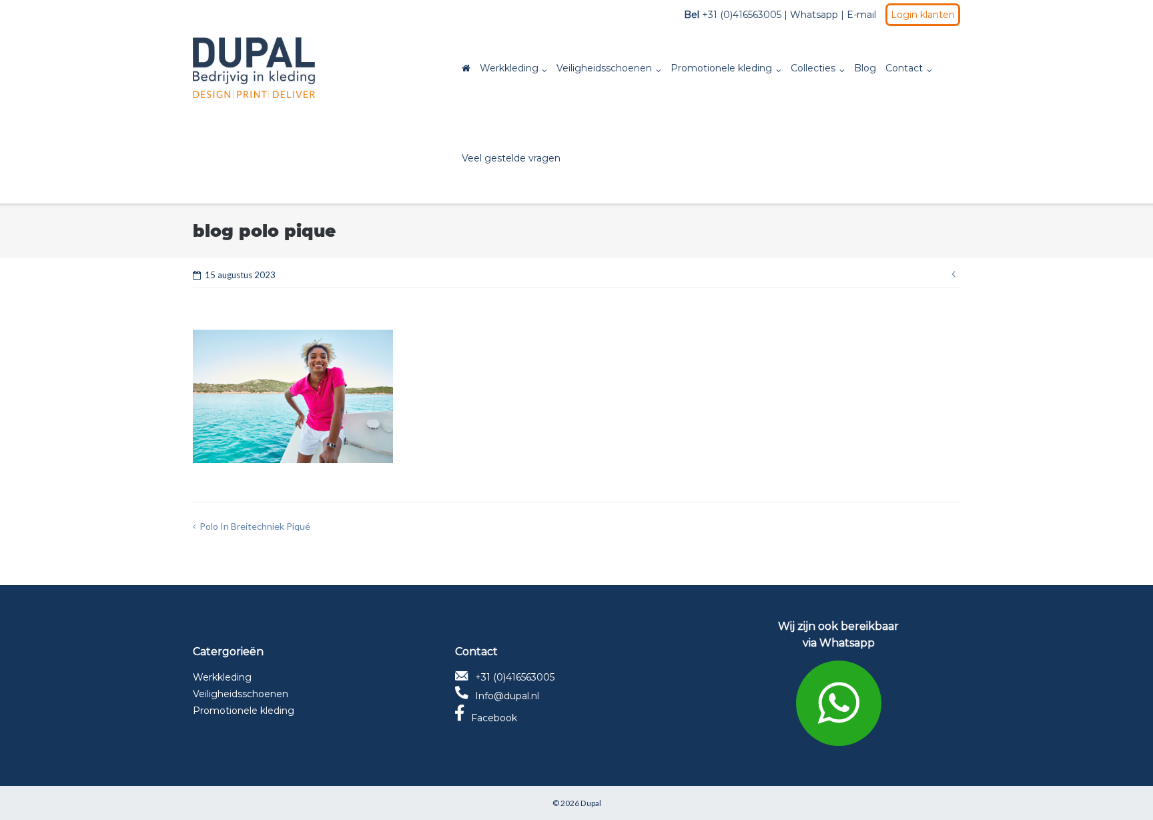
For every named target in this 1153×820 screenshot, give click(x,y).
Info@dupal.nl (507, 696)
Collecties (813, 68)
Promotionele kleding (721, 68)
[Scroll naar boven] (1120, 788)
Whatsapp (814, 15)
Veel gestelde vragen (511, 158)
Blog (865, 68)
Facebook (494, 718)
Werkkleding (509, 68)
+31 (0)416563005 (514, 677)
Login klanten (923, 15)
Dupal (591, 803)
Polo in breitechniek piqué (255, 526)
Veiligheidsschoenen (604, 68)
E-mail (861, 15)
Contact (904, 68)
